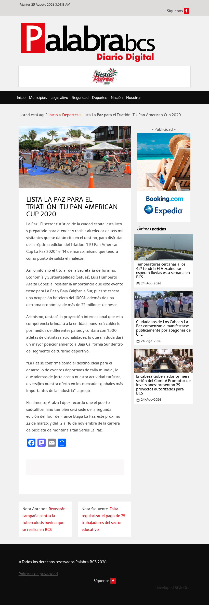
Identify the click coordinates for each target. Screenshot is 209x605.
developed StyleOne (172, 587)
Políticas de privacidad (38, 574)
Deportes (99, 97)
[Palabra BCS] (88, 42)
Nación (117, 97)
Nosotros (133, 97)
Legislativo (59, 97)
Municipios (38, 97)
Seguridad (80, 97)
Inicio (21, 97)
